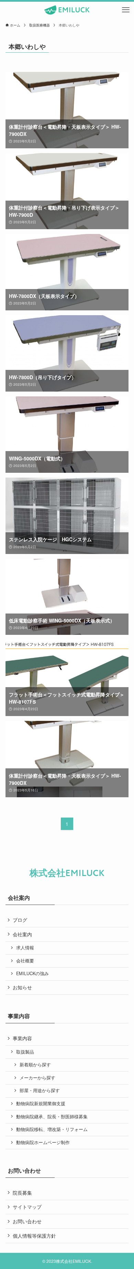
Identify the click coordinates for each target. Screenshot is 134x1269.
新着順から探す (35, 1065)
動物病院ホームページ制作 (43, 1142)
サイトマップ (27, 1206)
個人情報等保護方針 (34, 1235)
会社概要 (25, 961)
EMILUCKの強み (32, 973)
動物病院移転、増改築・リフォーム (52, 1129)
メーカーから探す (37, 1078)
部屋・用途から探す (40, 1090)
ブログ (20, 919)
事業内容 (22, 1038)
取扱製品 (25, 1052)
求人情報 (25, 948)
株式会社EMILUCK (67, 873)
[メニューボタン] (126, 10)
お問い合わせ (27, 1221)
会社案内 (22, 934)
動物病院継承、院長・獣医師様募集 (52, 1116)
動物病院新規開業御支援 (40, 1103)
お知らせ (22, 987)
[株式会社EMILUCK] (67, 10)
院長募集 (22, 1192)
